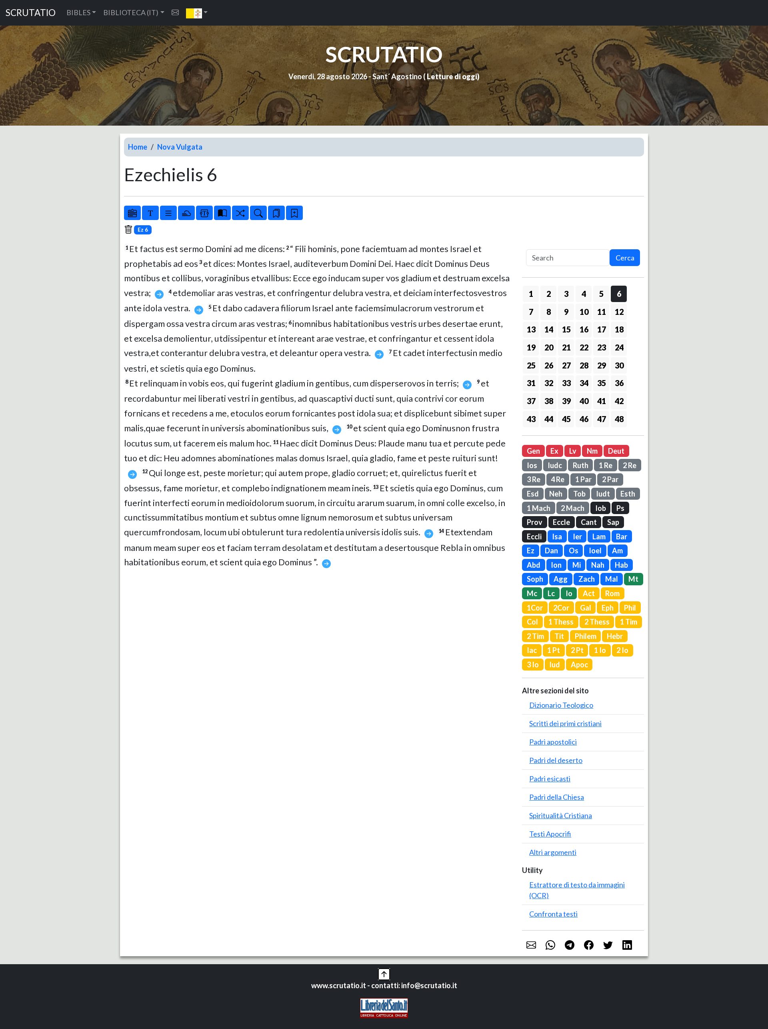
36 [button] (619, 383)
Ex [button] (554, 450)
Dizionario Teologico (561, 705)
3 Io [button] (533, 664)
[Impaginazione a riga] (168, 213)
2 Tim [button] (535, 636)
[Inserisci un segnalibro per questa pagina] (294, 213)
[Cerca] (258, 213)
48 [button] (619, 419)
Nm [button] (592, 450)
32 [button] (548, 383)
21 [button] (566, 347)
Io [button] (569, 593)
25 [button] (531, 365)
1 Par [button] (583, 479)
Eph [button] (608, 607)
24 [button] (619, 347)
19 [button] (531, 347)
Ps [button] (620, 508)
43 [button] (531, 419)
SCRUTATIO (31, 12)
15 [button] (566, 329)
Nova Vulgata (179, 146)
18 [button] (619, 329)
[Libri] (132, 213)
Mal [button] (611, 579)
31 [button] (531, 383)
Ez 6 (143, 229)
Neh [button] (555, 493)
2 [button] (548, 293)
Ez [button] (530, 550)
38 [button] (548, 401)
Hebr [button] (615, 636)
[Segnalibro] (276, 213)
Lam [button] (599, 536)
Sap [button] (613, 522)
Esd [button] (533, 493)
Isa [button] (557, 536)
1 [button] (531, 293)
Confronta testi (553, 913)
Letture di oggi (452, 76)
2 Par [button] (610, 479)
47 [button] (601, 419)
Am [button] (617, 550)
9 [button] (566, 311)
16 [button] (584, 329)
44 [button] (548, 419)
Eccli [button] (534, 536)
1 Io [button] (600, 650)
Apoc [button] (579, 664)
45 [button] (566, 419)
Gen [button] (533, 450)
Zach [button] (586, 579)
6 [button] (619, 293)
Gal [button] (585, 607)
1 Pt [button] (553, 650)
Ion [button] (556, 565)
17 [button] (601, 329)
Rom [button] (612, 593)
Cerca (625, 257)
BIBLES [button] (78, 12)
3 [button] (566, 293)
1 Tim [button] (628, 621)
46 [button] (584, 419)
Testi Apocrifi (550, 833)
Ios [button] (532, 465)
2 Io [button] (622, 650)
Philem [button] (585, 636)
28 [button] (584, 365)
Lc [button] (551, 593)
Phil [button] (630, 607)
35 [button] (601, 383)
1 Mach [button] (538, 508)
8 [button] (548, 311)
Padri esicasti (549, 778)
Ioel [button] (595, 550)
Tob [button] (579, 493)
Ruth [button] (580, 465)
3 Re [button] (533, 479)
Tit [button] (559, 636)
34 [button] (584, 383)
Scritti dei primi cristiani (565, 723)
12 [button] (619, 311)
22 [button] (584, 347)
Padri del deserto (555, 760)
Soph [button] (535, 579)
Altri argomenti (552, 852)
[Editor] (204, 213)
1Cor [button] (535, 607)
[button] (197, 13)
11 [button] (601, 311)
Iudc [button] (555, 465)
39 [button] (566, 401)
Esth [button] (627, 493)
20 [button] (548, 347)
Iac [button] (532, 650)
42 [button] (619, 401)
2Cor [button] (561, 607)
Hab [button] (621, 565)
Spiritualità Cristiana (560, 815)
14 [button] (548, 329)
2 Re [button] (629, 465)
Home (137, 146)
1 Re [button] (605, 465)
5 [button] (601, 293)
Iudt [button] (603, 493)
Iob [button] (600, 508)
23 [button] (601, 347)
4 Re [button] (557, 479)
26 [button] (548, 365)
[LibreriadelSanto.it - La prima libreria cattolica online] (384, 1007)
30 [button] (619, 365)
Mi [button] (576, 565)
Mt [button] (633, 579)
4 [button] (584, 293)
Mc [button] (532, 593)
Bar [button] (621, 536)
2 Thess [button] (597, 621)
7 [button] (531, 311)
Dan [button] (551, 550)
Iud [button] (554, 664)
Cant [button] (589, 522)
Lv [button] (572, 450)
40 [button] (584, 401)
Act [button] (589, 593)
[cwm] (175, 13)
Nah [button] (597, 565)
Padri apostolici (553, 741)
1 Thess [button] (561, 621)
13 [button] (531, 329)
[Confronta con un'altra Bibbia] (222, 213)
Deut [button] (616, 450)
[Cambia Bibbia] (240, 213)
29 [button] (601, 365)
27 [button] (566, 365)
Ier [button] (577, 536)
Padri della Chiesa (556, 797)
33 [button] (566, 383)
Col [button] (532, 621)
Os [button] (573, 550)
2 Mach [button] (572, 508)
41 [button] (601, 401)
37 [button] (531, 401)
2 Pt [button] (577, 650)
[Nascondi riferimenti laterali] (186, 213)
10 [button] (584, 311)
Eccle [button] (561, 522)
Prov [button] (534, 522)
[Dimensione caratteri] (150, 213)
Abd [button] (533, 565)
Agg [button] (561, 579)
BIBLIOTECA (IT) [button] (130, 12)
